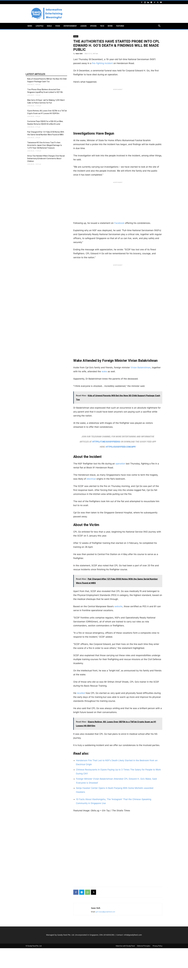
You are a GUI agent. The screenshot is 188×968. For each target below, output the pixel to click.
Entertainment (70, 26)
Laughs (83, 26)
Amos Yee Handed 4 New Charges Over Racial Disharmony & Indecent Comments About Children (46, 158)
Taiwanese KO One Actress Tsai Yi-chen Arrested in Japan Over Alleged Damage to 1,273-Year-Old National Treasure (44, 145)
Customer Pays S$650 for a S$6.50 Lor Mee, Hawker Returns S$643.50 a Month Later (45, 122)
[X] (157, 2)
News (29, 26)
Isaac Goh (79, 53)
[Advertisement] (115, 13)
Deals (49, 26)
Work (110, 26)
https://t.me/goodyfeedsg (106, 441)
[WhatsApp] (87, 892)
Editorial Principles (143, 946)
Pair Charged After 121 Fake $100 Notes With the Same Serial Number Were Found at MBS (45, 133)
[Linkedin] (148, 2)
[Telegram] (151, 2)
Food (57, 26)
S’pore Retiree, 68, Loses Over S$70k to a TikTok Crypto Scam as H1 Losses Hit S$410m (47, 112)
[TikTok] (154, 2)
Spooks (93, 26)
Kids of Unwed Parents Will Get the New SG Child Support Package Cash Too (47, 80)
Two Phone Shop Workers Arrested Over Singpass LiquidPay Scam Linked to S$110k (45, 90)
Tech (102, 26)
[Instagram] (144, 2)
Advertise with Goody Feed (125, 946)
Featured (120, 26)
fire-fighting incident (102, 63)
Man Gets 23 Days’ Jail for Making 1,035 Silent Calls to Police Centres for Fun (46, 101)
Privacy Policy (157, 946)
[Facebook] (141, 2)
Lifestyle (39, 26)
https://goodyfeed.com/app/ (121, 447)
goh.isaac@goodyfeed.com (105, 912)
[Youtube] (160, 2)
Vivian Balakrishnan (141, 367)
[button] (159, 26)
